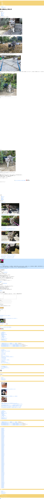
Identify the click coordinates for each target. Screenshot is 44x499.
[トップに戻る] (0, 498)
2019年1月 (2, 462)
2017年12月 (2, 472)
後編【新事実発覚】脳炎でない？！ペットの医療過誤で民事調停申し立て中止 (11, 344)
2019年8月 (2, 456)
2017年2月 (2, 480)
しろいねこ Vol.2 (3, 352)
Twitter (2, 3)
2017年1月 (2, 481)
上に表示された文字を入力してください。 (5, 305)
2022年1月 (2, 434)
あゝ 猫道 (2, 337)
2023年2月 (2, 429)
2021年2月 (2, 443)
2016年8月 (2, 485)
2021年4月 (2, 441)
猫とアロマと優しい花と (4, 362)
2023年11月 (2, 428)
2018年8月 (2, 466)
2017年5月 (2, 478)
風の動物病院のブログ (4, 366)
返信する (1, 281)
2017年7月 (2, 476)
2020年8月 (2, 447)
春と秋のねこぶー (3, 350)
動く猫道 (2, 333)
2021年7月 (2, 439)
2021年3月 (2, 442)
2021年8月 (2, 438)
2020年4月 (2, 450)
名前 (1, 300)
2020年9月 (2, 446)
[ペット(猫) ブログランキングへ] (28, 180)
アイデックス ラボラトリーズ (5, 367)
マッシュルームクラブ (4, 338)
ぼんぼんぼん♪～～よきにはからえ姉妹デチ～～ (7, 356)
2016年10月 (2, 483)
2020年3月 (2, 451)
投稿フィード (3, 378)
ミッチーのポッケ (3, 358)
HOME (2, 494)
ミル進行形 (2, 410)
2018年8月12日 (5, 283)
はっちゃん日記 (3, 354)
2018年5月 (2, 468)
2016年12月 (2, 482)
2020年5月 (2, 449)
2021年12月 (2, 435)
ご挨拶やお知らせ (3, 415)
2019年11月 (2, 454)
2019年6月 (2, 458)
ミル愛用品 (2, 414)
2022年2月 (2, 433)
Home (2, 2)
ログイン (2, 377)
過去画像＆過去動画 (4, 418)
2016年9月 (2, 484)
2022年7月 (2, 431)
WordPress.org (3, 379)
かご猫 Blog (2, 349)
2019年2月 (2, 461)
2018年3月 (2, 470)
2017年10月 (2, 474)
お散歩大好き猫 (3, 411)
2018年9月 (2, 465)
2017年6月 (2, 477)
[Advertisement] (6, 189)
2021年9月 (2, 437)
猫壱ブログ (2, 368)
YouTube (6, 268)
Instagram (3, 268)
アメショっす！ (3, 353)
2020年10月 (2, 445)
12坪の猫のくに (3, 361)
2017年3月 (2, 479)
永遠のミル (2, 335)
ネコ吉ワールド (3, 360)
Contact (2, 4)
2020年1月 (2, 452)
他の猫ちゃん (3, 339)
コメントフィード (3, 492)
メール (1, 301)
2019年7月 (2, 457)
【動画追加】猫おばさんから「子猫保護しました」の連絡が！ (9, 343)
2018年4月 (2, 469)
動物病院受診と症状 (4, 334)
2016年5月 (2, 487)
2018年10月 (2, 464)
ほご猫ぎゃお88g (3, 357)
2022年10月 (2, 430)
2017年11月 (2, 473)
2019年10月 (2, 455)
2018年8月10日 (5, 272)
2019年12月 (2, 453)
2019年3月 (2, 460)
